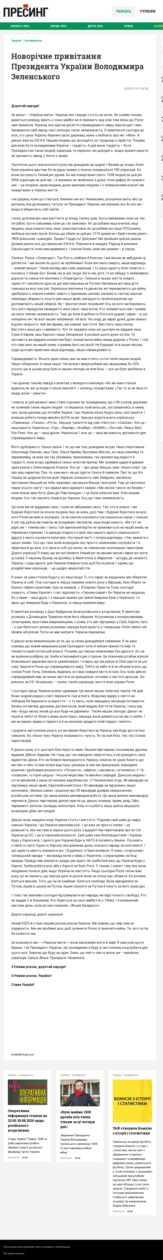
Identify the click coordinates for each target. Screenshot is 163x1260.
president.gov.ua (22, 1054)
